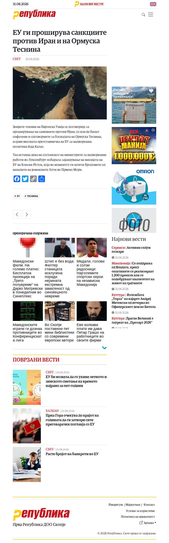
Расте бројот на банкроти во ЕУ (72, 454)
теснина (32, 196)
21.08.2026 (62, 449)
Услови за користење (140, 510)
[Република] (34, 14)
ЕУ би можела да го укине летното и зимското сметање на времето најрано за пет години (76, 381)
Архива (149, 522)
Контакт (149, 504)
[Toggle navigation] (150, 14)
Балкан (52, 410)
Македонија (121, 263)
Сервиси (118, 247)
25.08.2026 (67, 411)
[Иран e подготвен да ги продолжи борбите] (27, 214)
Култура (118, 295)
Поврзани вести (36, 360)
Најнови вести (129, 239)
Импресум (116, 504)
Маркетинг (133, 504)
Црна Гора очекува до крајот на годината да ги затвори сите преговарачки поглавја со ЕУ (72, 420)
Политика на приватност (138, 516)
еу (18, 196)
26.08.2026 (62, 372)
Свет (17, 59)
